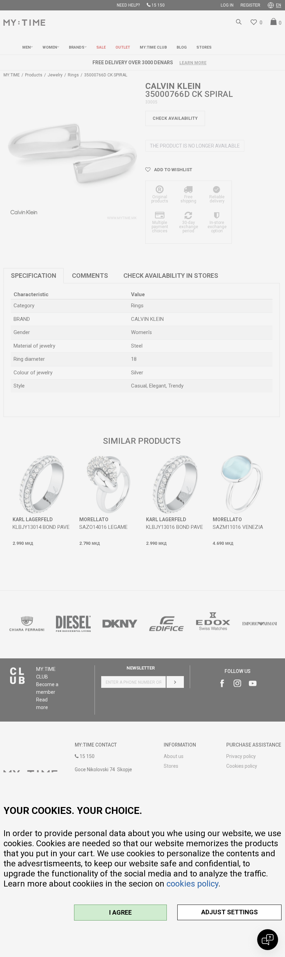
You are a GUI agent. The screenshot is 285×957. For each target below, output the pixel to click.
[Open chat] (267, 939)
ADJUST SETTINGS (229, 912)
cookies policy (192, 884)
